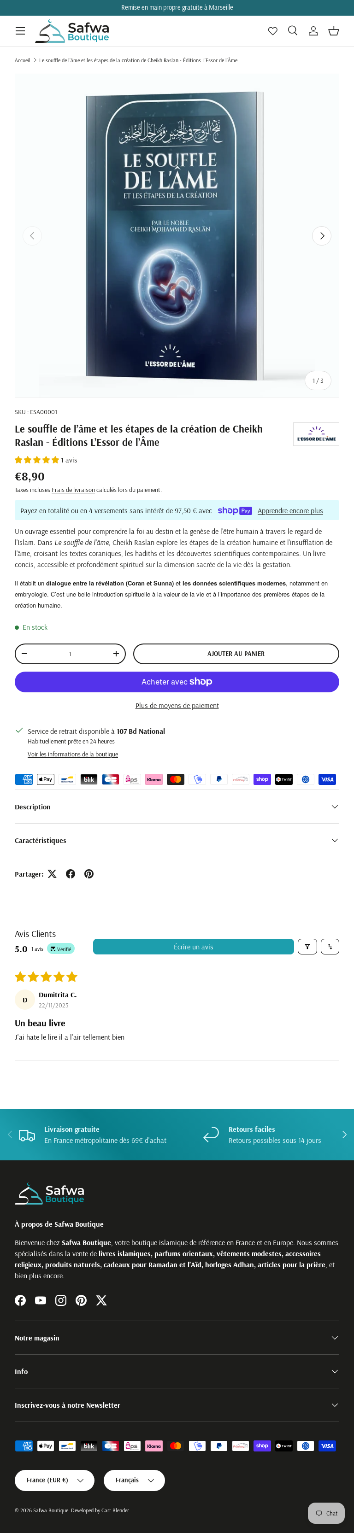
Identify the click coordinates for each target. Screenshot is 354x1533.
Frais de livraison (73, 490)
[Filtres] (307, 946)
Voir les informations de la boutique (73, 754)
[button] (334, 31)
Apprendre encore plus (290, 510)
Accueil (22, 60)
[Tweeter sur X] (52, 874)
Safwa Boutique (50, 1510)
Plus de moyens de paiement (177, 705)
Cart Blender (115, 1510)
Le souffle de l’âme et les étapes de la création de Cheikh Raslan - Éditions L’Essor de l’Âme (138, 60)
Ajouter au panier (236, 653)
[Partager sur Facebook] (70, 874)
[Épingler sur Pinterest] (89, 874)
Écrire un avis (193, 946)
